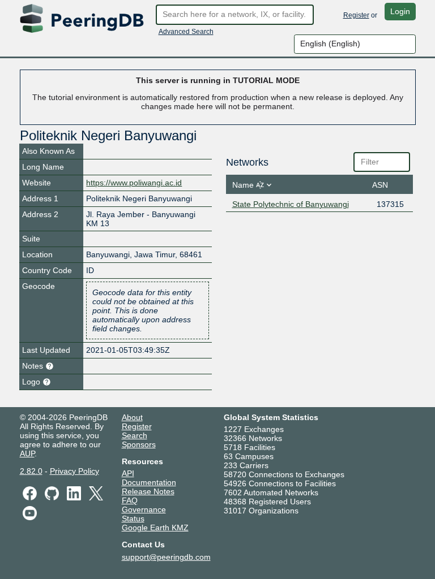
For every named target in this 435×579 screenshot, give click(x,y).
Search (134, 435)
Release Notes (148, 491)
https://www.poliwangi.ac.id (134, 182)
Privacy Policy (74, 471)
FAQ (130, 500)
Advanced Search (186, 32)
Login (400, 11)
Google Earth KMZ (155, 527)
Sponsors (139, 444)
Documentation (149, 482)
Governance (144, 509)
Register (356, 15)
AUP (27, 453)
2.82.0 (31, 471)
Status (133, 518)
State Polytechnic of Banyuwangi (290, 204)
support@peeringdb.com (166, 556)
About (132, 417)
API (128, 473)
